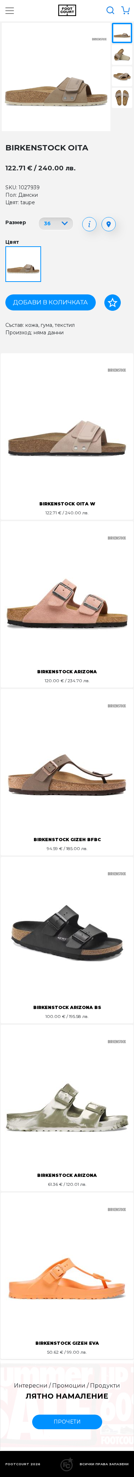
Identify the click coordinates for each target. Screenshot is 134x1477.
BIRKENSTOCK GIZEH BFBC (67, 839)
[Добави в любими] (112, 302)
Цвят (12, 242)
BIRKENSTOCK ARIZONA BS (67, 1007)
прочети (67, 1422)
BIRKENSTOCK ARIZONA (67, 671)
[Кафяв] (24, 264)
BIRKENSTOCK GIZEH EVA (67, 1343)
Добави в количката (50, 302)
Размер (15, 222)
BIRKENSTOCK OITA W (67, 503)
